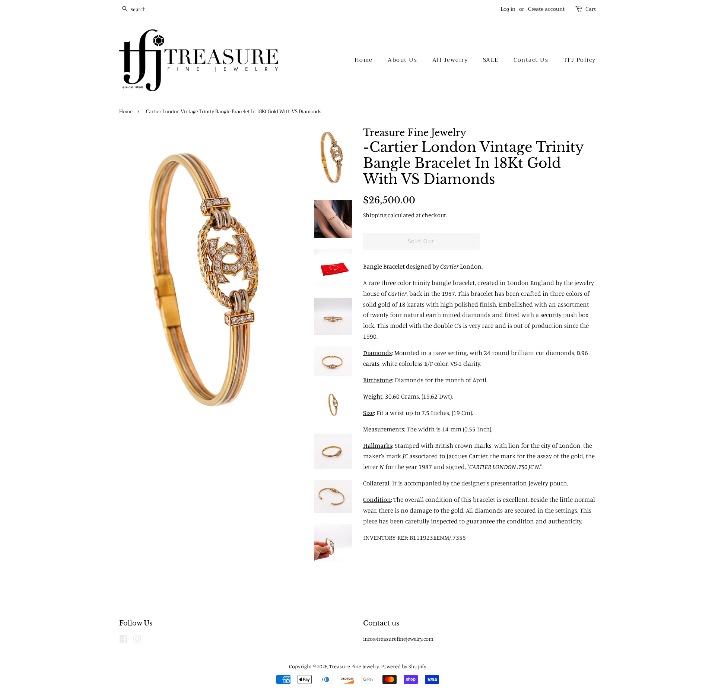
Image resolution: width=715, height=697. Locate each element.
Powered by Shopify (403, 666)
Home (364, 60)
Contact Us (531, 60)
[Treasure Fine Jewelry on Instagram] (137, 640)
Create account (546, 8)
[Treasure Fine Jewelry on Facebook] (123, 640)
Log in (507, 8)
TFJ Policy (579, 60)
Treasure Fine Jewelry (354, 666)
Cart (590, 9)
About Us (402, 60)
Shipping (375, 215)
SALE (491, 60)
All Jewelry (450, 60)
